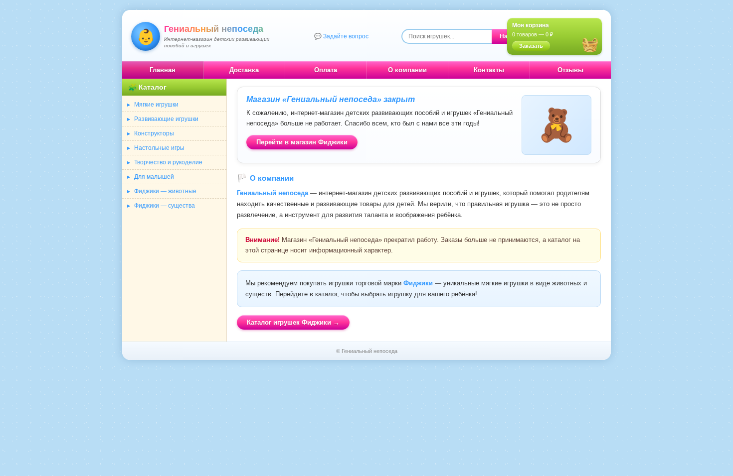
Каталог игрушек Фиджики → (293, 322)
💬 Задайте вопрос (341, 36)
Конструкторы (154, 133)
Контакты (489, 70)
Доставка (244, 70)
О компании (407, 70)
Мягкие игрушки (156, 104)
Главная (163, 70)
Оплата (325, 70)
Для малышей (154, 176)
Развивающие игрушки (166, 119)
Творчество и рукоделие (168, 162)
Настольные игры (159, 147)
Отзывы (570, 70)
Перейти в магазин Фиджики (302, 142)
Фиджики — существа (164, 205)
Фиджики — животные (165, 191)
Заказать (531, 46)
